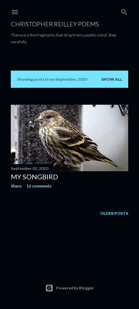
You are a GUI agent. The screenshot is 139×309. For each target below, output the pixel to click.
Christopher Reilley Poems (55, 24)
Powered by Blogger (75, 287)
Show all (111, 79)
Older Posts (114, 213)
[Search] (124, 10)
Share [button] (16, 185)
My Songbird (34, 177)
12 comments (39, 185)
